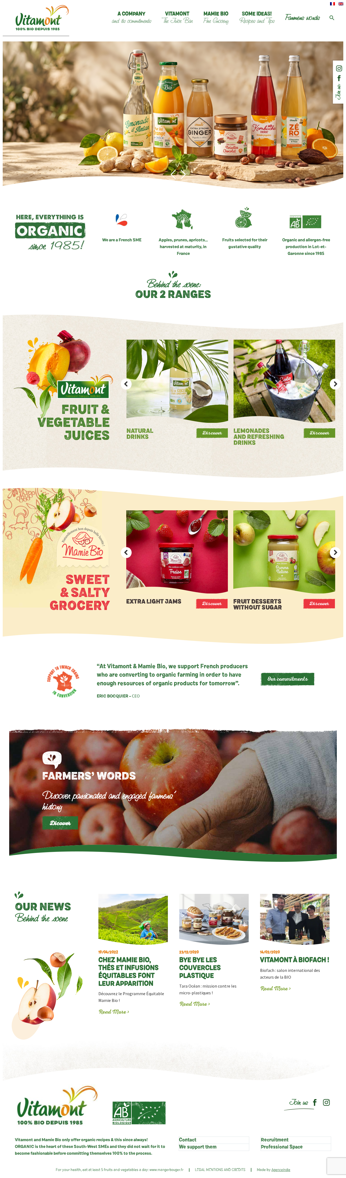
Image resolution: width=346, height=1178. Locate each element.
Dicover (60, 824)
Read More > (113, 1012)
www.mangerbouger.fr (166, 1170)
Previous (126, 384)
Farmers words (302, 18)
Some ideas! (256, 18)
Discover (212, 433)
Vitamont (177, 18)
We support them (198, 1147)
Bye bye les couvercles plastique (200, 964)
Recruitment (274, 1140)
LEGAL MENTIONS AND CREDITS (220, 1170)
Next (335, 384)
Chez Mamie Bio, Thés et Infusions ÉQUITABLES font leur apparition (128, 968)
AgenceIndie (280, 1170)
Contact (187, 1140)
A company (131, 18)
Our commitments (287, 679)
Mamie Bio (215, 18)
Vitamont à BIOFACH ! (294, 956)
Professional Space (282, 1147)
